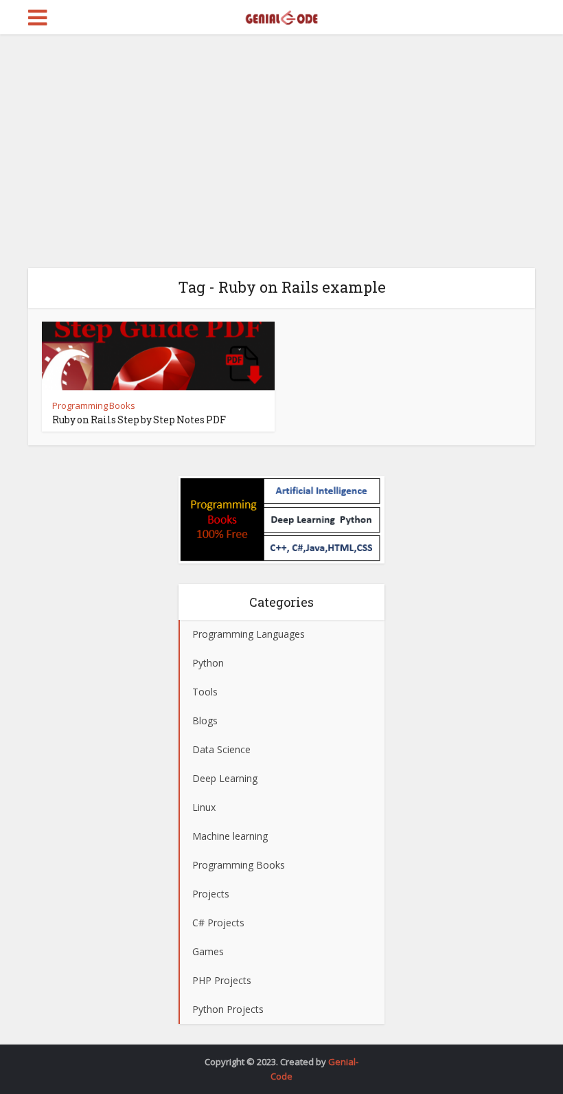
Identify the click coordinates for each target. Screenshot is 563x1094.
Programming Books (93, 405)
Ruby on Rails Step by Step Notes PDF (139, 419)
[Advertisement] (281, 151)
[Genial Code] (281, 16)
